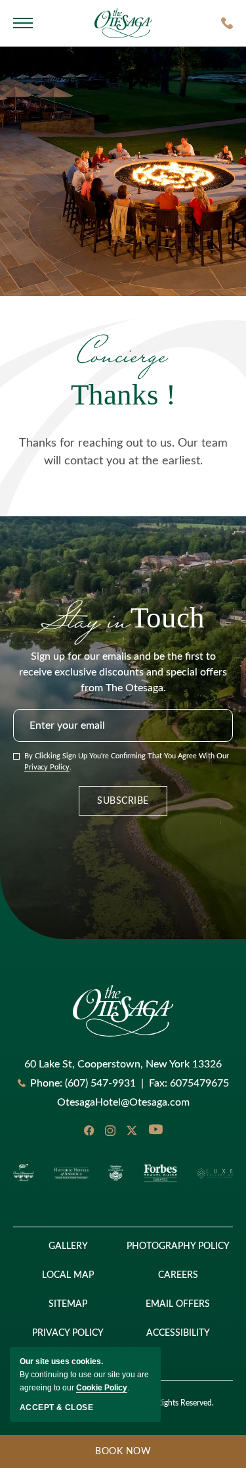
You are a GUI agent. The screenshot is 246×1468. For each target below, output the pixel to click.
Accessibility (178, 1333)
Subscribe (123, 801)
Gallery (68, 1246)
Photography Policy (178, 1246)
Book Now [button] (75, 1457)
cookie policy (101, 1387)
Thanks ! (123, 371)
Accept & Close (56, 1407)
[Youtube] (155, 1130)
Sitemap (68, 1304)
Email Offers (178, 1304)
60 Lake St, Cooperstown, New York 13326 (123, 1064)
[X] (131, 1130)
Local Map (68, 1275)
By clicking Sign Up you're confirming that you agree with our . (126, 761)
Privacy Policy (47, 767)
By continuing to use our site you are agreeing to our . (84, 1374)
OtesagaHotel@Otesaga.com (123, 1102)
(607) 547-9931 (100, 1083)
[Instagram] (110, 1130)
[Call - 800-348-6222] (227, 23)
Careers (178, 1275)
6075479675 (189, 1083)
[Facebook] (89, 1130)
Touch (123, 617)
